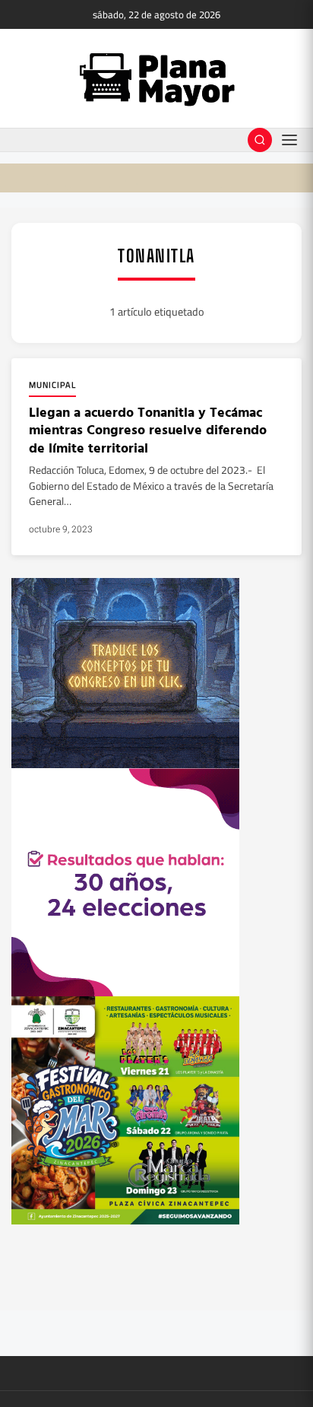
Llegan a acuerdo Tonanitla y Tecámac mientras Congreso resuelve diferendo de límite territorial (148, 430)
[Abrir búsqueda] (260, 140)
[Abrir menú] (289, 140)
